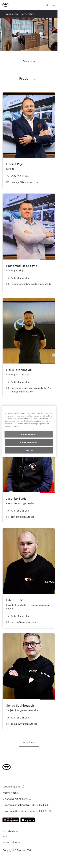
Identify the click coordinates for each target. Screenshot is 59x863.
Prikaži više (29, 742)
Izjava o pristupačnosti (12, 841)
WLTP (5, 836)
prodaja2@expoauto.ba (24, 182)
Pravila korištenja (10, 831)
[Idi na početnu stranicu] (5, 5)
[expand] (53, 4)
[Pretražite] (47, 5)
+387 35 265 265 (20, 176)
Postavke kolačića (28, 434)
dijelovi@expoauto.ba (23, 621)
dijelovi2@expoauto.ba (24, 723)
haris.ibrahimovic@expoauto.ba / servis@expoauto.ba (31, 389)
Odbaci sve (29, 450)
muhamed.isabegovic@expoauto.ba (31, 285)
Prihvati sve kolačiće (29, 442)
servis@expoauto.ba (22, 516)
